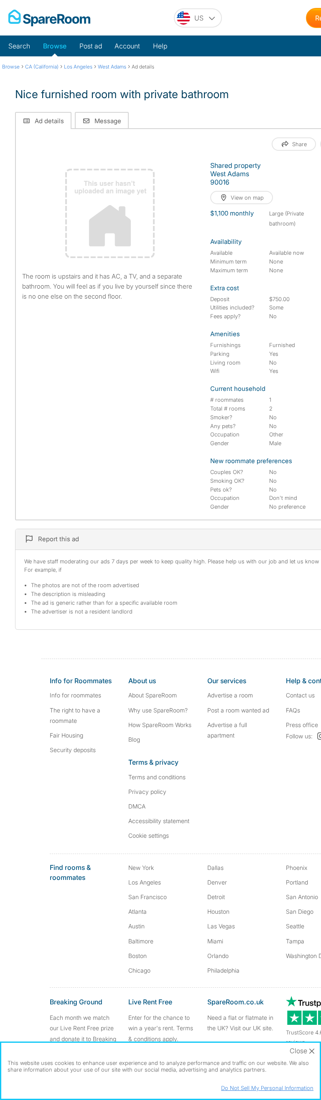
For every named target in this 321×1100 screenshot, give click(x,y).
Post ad (90, 46)
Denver (217, 882)
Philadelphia (223, 970)
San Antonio (302, 896)
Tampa (295, 941)
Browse (54, 46)
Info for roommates (75, 695)
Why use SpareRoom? (158, 710)
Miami (215, 941)
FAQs (293, 710)
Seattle (295, 926)
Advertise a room (230, 695)
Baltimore (140, 941)
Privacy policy (147, 791)
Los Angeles (144, 882)
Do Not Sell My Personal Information (267, 1088)
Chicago (139, 970)
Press (302, 724)
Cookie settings (148, 835)
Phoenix (296, 867)
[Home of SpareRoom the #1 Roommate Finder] (49, 17)
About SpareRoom (152, 695)
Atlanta (137, 911)
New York (141, 867)
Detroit (216, 896)
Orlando (218, 955)
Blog (134, 739)
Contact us (300, 695)
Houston (218, 911)
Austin (136, 926)
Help (160, 46)
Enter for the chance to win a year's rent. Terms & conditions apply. (160, 1028)
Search (19, 46)
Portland (297, 882)
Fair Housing (66, 735)
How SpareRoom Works (159, 724)
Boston (137, 955)
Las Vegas (221, 926)
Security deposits (73, 749)
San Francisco (147, 896)
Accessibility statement (158, 820)
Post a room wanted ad (238, 710)
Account (127, 46)
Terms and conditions (157, 777)
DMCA (136, 806)
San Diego (299, 911)
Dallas (215, 867)
